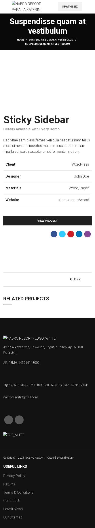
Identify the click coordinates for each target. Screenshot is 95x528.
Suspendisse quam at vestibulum (51, 39)
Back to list (47, 279)
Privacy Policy (14, 476)
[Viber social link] (87, 234)
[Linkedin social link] (79, 234)
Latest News (13, 509)
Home (20, 39)
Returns (9, 484)
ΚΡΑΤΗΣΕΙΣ (70, 6)
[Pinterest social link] (70, 234)
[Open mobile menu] (5, 6)
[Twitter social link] (62, 234)
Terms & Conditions (18, 492)
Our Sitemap (13, 517)
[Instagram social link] (89, 9)
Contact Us (12, 501)
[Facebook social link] (89, 4)
